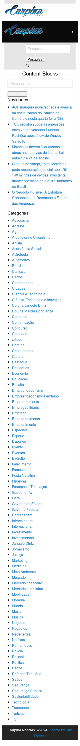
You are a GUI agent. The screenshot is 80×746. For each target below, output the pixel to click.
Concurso (19, 328)
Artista (17, 243)
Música (17, 617)
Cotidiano (19, 333)
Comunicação (23, 322)
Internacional (22, 526)
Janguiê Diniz (23, 543)
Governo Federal (25, 509)
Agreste (18, 226)
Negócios (19, 628)
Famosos (19, 469)
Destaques (20, 367)
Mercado (19, 577)
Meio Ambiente (24, 571)
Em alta (18, 384)
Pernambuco (22, 645)
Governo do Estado (27, 503)
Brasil (16, 265)
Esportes (19, 441)
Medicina (19, 565)
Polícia (17, 650)
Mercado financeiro (27, 582)
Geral (16, 497)
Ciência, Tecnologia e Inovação (37, 299)
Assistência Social (26, 248)
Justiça (17, 554)
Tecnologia (20, 702)
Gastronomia (22, 492)
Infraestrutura (22, 520)
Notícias (18, 639)
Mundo (17, 605)
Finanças (19, 481)
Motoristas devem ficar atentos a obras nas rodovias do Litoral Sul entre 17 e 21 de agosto (38, 152)
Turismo (18, 713)
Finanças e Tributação (29, 486)
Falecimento (21, 464)
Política (18, 662)
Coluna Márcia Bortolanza (32, 311)
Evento (17, 447)
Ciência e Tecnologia (28, 293)
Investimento (22, 532)
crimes (17, 339)
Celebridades (22, 282)
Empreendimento (25, 401)
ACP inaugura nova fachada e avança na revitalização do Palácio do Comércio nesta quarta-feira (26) (42, 113)
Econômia (20, 373)
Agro (16, 231)
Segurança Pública (27, 690)
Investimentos (23, 537)
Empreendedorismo (27, 390)
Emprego (19, 412)
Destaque (19, 361)
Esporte (18, 435)
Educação (20, 379)
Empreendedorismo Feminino (35, 396)
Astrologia (20, 254)
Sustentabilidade (25, 696)
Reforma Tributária (26, 673)
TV (14, 719)
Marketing (20, 560)
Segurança (20, 685)
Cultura (18, 356)
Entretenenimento (26, 418)
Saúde (17, 679)
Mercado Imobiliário (27, 588)
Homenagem (22, 514)
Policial (18, 656)
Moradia (18, 600)
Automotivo (21, 259)
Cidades (18, 288)
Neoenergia (21, 634)
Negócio (18, 622)
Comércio (19, 316)
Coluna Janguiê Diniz (29, 305)
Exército (18, 458)
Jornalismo (20, 549)
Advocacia (20, 220)
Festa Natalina (23, 475)
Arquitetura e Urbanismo (31, 237)
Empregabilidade (25, 407)
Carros (17, 276)
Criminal (18, 344)
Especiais (20, 429)
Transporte (20, 707)
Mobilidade (21, 594)
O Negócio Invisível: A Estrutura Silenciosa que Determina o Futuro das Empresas (39, 198)
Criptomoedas (23, 350)
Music (16, 611)
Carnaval (19, 271)
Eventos (18, 452)
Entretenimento (24, 424)
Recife (17, 667)
